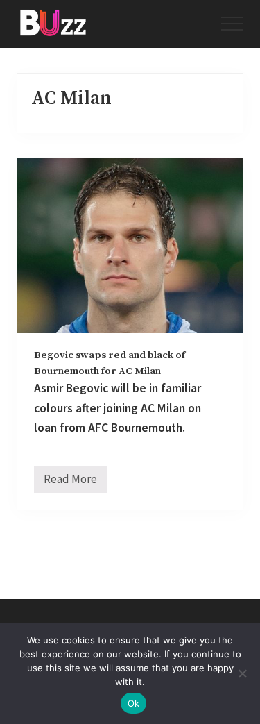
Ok (134, 703)
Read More (70, 482)
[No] (243, 673)
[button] (232, 23)
